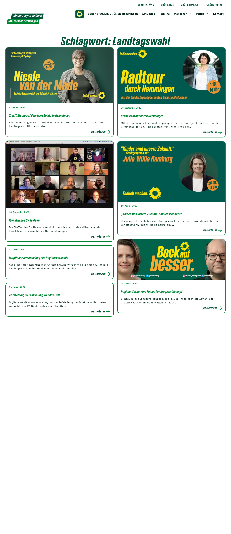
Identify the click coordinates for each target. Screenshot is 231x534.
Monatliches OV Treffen (24, 220)
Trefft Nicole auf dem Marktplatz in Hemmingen (39, 115)
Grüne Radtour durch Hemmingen (142, 116)
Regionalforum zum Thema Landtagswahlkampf (151, 292)
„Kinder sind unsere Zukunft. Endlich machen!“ (151, 214)
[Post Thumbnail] (59, 75)
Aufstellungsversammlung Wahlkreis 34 (34, 295)
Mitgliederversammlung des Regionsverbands (38, 258)
